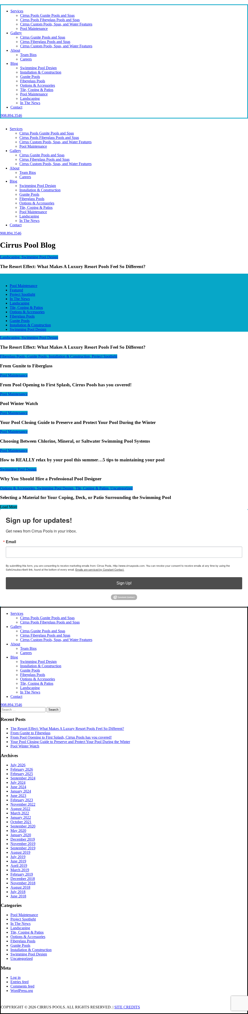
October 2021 (20, 822)
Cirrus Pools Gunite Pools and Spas (47, 15)
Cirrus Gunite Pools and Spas (42, 37)
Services (16, 11)
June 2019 (18, 861)
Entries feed (19, 982)
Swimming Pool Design (38, 68)
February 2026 (21, 769)
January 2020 (20, 835)
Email (11, 542)
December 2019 (22, 839)
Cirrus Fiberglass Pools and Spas (45, 42)
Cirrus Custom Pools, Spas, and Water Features (56, 24)
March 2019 (19, 870)
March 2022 (19, 813)
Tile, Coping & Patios (36, 90)
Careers (26, 59)
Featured (16, 290)
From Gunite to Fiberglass (30, 733)
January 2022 (20, 817)
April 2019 (18, 865)
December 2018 (22, 879)
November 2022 (22, 804)
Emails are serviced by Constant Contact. (99, 569)
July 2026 (17, 765)
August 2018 (20, 887)
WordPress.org (21, 991)
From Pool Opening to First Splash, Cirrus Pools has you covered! (61, 737)
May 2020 (18, 830)
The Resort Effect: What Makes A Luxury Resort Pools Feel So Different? (67, 729)
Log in (15, 977)
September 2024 (22, 778)
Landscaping (30, 98)
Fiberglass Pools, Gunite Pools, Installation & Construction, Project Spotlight (58, 356)
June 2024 (18, 787)
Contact (16, 107)
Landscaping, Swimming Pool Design (29, 257)
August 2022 (20, 809)
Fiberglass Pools (32, 81)
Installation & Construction (40, 72)
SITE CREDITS (127, 1007)
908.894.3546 (11, 115)
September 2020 (22, 826)
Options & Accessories (37, 85)
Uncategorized (21, 958)
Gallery (16, 33)
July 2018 (17, 892)
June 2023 (18, 796)
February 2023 (21, 800)
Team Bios (28, 55)
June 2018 (18, 896)
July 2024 (17, 782)
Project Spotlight (22, 294)
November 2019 (22, 844)
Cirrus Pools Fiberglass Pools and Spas (50, 20)
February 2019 (21, 874)
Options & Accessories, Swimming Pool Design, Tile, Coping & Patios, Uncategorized (66, 488)
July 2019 (17, 857)
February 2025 (21, 774)
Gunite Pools (30, 77)
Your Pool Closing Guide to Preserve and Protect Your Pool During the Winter (70, 742)
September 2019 (22, 848)
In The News (30, 103)
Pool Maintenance (34, 28)
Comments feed (22, 986)
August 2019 (20, 852)
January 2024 (20, 791)
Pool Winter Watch (24, 746)
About (15, 50)
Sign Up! (124, 583)
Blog (14, 63)
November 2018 (22, 883)
